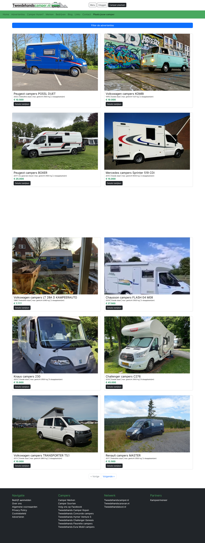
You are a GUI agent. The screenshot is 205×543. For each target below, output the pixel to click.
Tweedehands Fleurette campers (75, 523)
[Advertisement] (102, 210)
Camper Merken (66, 500)
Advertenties (18, 14)
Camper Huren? (35, 14)
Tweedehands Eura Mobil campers (76, 526)
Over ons (17, 503)
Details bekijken (22, 104)
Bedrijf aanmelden (21, 500)
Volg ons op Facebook (70, 506)
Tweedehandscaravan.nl (116, 503)
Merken (50, 14)
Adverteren (18, 516)
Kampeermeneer (158, 500)
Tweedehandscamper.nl (116, 500)
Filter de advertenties (102, 25)
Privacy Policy (19, 510)
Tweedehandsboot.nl (115, 506)
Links (77, 14)
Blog (70, 14)
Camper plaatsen (117, 5)
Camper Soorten (67, 503)
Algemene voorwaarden (24, 506)
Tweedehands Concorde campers (76, 513)
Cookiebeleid (19, 513)
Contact (86, 14)
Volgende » (109, 476)
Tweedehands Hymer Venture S (74, 516)
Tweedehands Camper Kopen (73, 510)
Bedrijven (61, 14)
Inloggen (102, 5)
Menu (92, 5)
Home (6, 14)
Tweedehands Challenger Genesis (76, 520)
